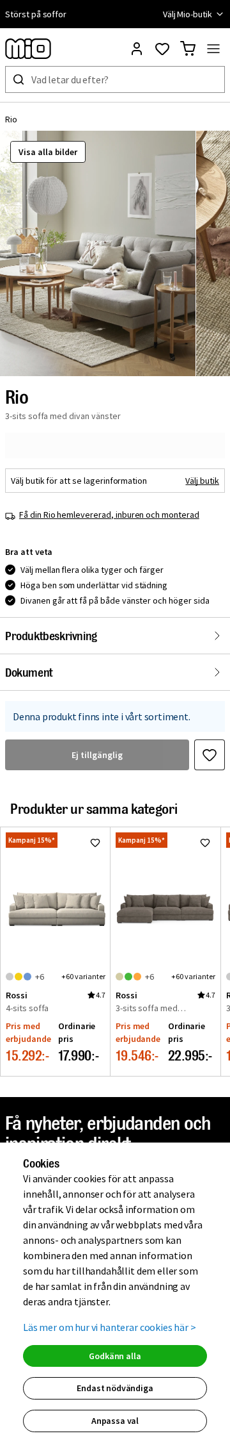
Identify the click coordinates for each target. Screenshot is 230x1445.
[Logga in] (136, 48)
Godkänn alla (115, 1356)
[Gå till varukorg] (187, 48)
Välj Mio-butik (187, 14)
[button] (97, 253)
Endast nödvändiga (115, 1388)
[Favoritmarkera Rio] (209, 754)
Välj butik (202, 480)
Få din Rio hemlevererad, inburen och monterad (109, 514)
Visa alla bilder (48, 152)
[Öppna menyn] (213, 48)
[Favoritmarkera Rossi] (95, 842)
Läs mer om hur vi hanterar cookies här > (109, 1327)
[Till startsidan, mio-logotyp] (28, 48)
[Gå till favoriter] (162, 48)
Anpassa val (115, 1420)
